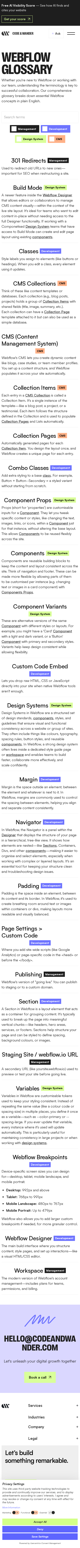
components (42, 237)
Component (29, 513)
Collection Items (56, 301)
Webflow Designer (57, 195)
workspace (15, 754)
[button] (71, 33)
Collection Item (14, 448)
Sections (50, 845)
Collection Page (57, 312)
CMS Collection (37, 395)
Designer (9, 835)
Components (29, 533)
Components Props (17, 592)
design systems (34, 1143)
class (47, 475)
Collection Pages (15, 421)
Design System (37, 226)
